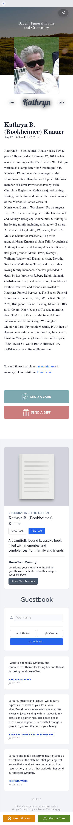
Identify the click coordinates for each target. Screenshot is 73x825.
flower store (44, 372)
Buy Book (37, 531)
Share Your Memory (23, 581)
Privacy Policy (26, 809)
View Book (17, 531)
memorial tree (47, 366)
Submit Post (36, 641)
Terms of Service (46, 809)
